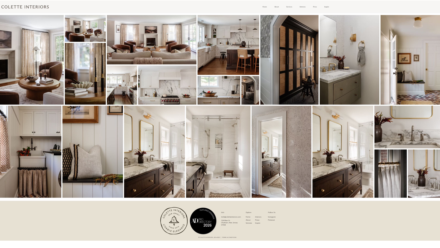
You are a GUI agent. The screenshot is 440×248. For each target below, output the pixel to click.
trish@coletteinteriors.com (231, 217)
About (248, 220)
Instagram (272, 217)
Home (248, 217)
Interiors (258, 217)
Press (257, 220)
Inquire (257, 223)
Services (249, 223)
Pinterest (271, 220)
